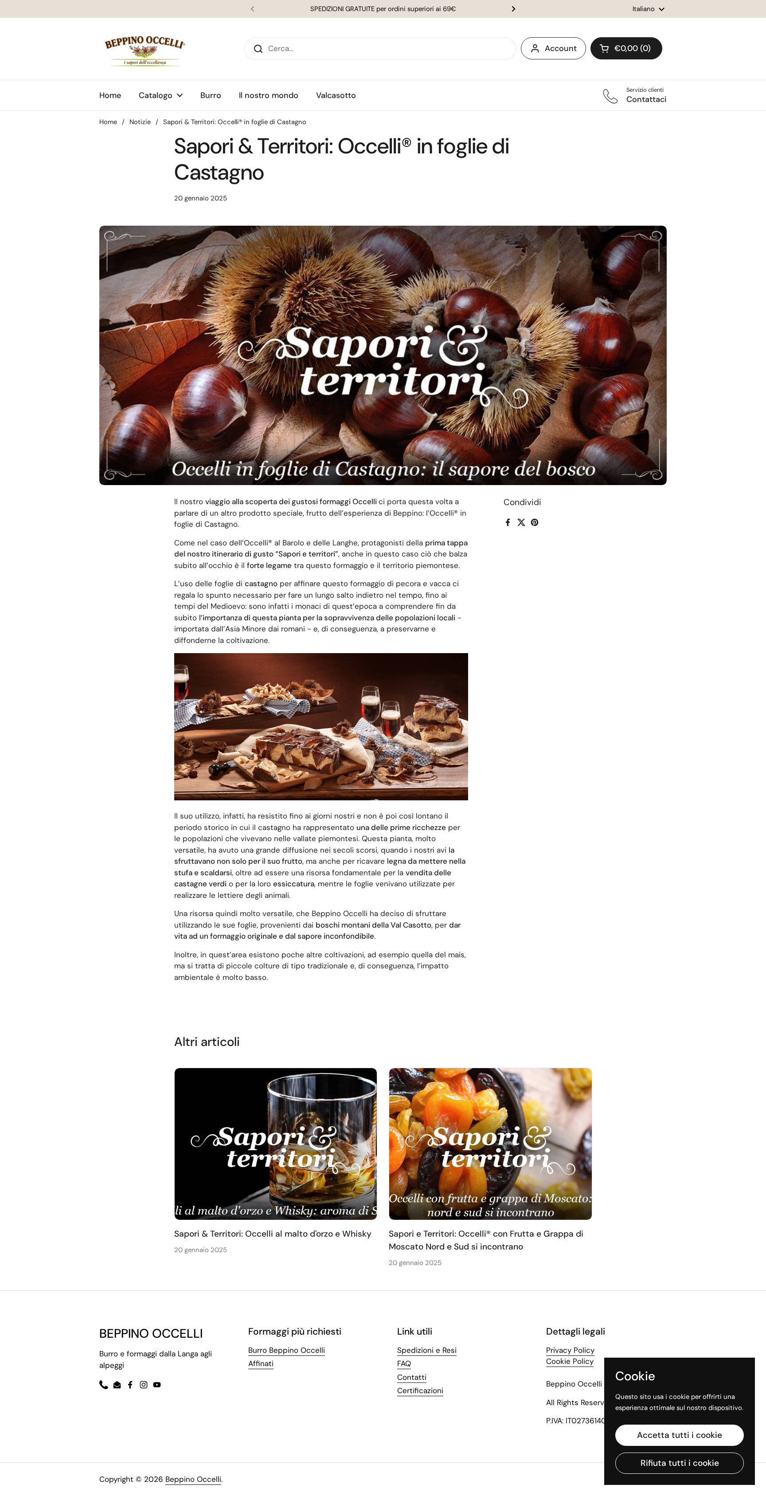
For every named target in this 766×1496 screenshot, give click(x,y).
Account (561, 48)
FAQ (404, 1363)
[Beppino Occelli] (145, 49)
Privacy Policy (570, 1350)
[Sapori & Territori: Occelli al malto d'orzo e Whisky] (276, 1144)
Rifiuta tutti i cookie (680, 1463)
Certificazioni (420, 1390)
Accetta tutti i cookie (679, 1435)
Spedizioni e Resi (427, 1350)
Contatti (411, 1377)
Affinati (261, 1363)
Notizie (140, 121)
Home (108, 121)
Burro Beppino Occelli (286, 1350)
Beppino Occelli (193, 1479)
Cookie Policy (570, 1361)
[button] (626, 48)
